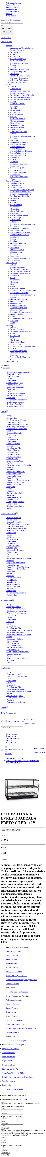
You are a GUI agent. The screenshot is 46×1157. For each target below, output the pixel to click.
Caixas (12, 54)
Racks (12, 316)
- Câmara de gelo (12, 552)
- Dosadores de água (13, 457)
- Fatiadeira (10, 469)
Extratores (14, 138)
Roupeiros (14, 321)
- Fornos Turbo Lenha (14, 484)
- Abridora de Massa (13, 518)
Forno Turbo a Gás (17, 147)
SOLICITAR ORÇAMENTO (11, 830)
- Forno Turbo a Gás (13, 476)
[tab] (23, 368)
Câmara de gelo (16, 218)
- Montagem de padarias (15, 502)
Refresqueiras (15, 175)
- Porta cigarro (11, 591)
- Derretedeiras (11, 452)
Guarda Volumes (16, 301)
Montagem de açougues (19, 78)
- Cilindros (10, 446)
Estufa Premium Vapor (18, 132)
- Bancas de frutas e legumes (16, 613)
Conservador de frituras (19, 215)
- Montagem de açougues (15, 402)
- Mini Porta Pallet (12, 650)
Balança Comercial (17, 50)
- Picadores (10, 589)
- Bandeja (9, 431)
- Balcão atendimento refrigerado (18, 424)
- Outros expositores (13, 654)
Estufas (13, 134)
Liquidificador (15, 245)
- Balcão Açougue (12, 376)
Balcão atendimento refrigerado (22, 95)
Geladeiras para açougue (19, 69)
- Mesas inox (10, 398)
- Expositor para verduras (15, 689)
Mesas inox (14, 74)
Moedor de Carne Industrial (20, 76)
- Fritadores (10, 491)
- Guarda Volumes (12, 641)
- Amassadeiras (11, 418)
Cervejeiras (14, 209)
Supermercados (11, 263)
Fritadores (14, 162)
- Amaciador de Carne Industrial (17, 372)
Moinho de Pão (16, 170)
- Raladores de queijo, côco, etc (17, 658)
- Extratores (10, 467)
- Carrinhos (10, 622)
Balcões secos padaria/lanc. (20, 99)
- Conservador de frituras (15, 550)
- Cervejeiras (10, 543)
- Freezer (9, 391)
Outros (8, 359)
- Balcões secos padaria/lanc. (16, 429)
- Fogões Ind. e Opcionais (15, 472)
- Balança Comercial (13, 374)
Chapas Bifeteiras (16, 114)
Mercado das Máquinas (19, 992)
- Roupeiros (10, 660)
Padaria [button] (3, 412)
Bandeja (13, 102)
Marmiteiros (14, 248)
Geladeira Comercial (18, 243)
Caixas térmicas (16, 110)
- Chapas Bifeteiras (13, 444)
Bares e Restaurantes (13, 181)
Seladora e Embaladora (19, 80)
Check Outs (14, 286)
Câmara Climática (17, 121)
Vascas (12, 179)
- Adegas (9, 416)
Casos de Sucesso (12, 5)
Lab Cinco (23, 1099)
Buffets (13, 200)
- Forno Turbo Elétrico (14, 474)
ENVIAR (5, 1128)
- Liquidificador (11, 580)
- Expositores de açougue (15, 387)
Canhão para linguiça (18, 59)
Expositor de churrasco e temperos (23, 291)
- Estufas (9, 463)
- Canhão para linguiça (14, 383)
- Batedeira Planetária (14, 433)
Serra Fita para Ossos (18, 82)
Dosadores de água (17, 127)
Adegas (13, 87)
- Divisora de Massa (13, 454)
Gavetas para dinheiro (18, 299)
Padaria (8, 84)
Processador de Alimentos (20, 258)
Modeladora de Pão (17, 168)
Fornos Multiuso (16, 149)
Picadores (14, 254)
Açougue (9, 46)
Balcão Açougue (16, 52)
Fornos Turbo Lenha (18, 155)
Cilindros (13, 117)
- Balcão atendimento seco (15, 609)
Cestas (12, 284)
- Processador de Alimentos (16, 593)
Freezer (13, 67)
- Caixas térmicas (12, 439)
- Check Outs (11, 626)
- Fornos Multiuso (12, 478)
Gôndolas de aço (16, 303)
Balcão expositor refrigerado (20, 97)
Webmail (9, 14)
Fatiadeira (14, 140)
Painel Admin (11, 16)
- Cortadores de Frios (13, 385)
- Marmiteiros (11, 582)
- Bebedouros (11, 435)
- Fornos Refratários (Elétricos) (17, 480)
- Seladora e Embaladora (15, 404)
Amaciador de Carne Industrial (21, 48)
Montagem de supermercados (21, 312)
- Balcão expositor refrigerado (17, 427)
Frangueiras (14, 65)
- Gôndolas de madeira (14, 645)
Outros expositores (17, 314)
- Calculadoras (11, 380)
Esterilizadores (15, 129)
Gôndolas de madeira (18, 306)
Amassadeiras (15, 89)
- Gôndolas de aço (12, 643)
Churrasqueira (15, 213)
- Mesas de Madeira (13, 584)
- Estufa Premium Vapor (15, 461)
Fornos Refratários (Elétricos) (21, 151)
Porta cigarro (15, 256)
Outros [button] (3, 708)
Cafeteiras (14, 108)
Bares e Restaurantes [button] (8, 514)
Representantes (11, 9)
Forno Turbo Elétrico (18, 145)
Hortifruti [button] (4, 668)
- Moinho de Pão (12, 500)
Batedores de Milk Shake (19, 196)
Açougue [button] (4, 368)
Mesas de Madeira (17, 250)
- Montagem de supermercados (17, 652)
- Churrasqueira (11, 548)
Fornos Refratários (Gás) (19, 153)
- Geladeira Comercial (14, 578)
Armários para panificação (20, 91)
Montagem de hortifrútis (19, 353)
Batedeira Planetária (17, 104)
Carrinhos (14, 282)
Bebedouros (14, 106)
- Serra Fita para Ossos (14, 406)
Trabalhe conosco (12, 11)
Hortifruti (9, 325)
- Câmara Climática (13, 450)
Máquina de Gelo (16, 252)
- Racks (8, 656)
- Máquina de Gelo (13, 586)
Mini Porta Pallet (16, 310)
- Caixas (9, 378)
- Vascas (9, 508)
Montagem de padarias (18, 172)
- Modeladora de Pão (13, 497)
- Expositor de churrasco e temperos (19, 630)
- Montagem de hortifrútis (15, 698)
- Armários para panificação (16, 420)
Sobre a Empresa (12, 7)
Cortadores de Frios (17, 61)
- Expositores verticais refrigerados (18, 465)
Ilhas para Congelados (18, 72)
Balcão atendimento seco (19, 269)
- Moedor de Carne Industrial (16, 400)
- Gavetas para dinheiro (14, 639)
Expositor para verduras (19, 344)
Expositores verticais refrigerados (22, 136)
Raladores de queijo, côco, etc (21, 318)
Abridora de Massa (17, 183)
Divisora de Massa (17, 125)
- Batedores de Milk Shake (15, 531)
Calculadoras (15, 56)
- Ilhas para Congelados (14, 395)
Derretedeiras (15, 123)
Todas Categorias (12, 361)
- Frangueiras (10, 389)
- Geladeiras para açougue (15, 393)
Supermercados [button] (6, 600)
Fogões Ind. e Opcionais (19, 142)
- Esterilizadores (12, 459)
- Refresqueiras (11, 504)
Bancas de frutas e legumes (20, 273)
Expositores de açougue (19, 63)
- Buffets (9, 535)
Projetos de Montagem (14, 3)
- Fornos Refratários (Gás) (15, 482)
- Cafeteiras (10, 437)
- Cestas (9, 624)
